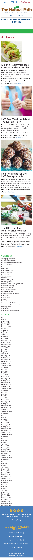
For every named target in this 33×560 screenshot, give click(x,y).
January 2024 (5, 342)
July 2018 (4, 461)
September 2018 (6, 457)
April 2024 (4, 338)
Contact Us (25, 2)
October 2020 (5, 409)
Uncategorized (19, 237)
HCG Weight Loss (19, 74)
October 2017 (5, 479)
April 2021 (4, 398)
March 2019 (5, 446)
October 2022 (5, 363)
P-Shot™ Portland (16, 547)
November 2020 (6, 407)
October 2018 (5, 455)
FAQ (12, 2)
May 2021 (4, 396)
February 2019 (5, 448)
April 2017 (4, 490)
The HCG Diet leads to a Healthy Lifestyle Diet (14, 229)
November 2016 (6, 500)
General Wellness (6, 276)
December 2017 (6, 475)
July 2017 (4, 484)
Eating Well (4, 72)
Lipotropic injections (7, 287)
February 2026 (5, 323)
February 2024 (5, 340)
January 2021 (5, 404)
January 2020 (5, 427)
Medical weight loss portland (10, 293)
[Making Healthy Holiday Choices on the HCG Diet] (11, 61)
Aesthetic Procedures (15, 536)
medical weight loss (7, 291)
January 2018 (5, 473)
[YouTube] (22, 510)
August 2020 (5, 413)
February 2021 (5, 402)
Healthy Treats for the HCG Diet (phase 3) (14, 175)
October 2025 (5, 329)
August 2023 (5, 348)
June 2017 (4, 486)
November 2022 (6, 361)
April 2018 (4, 467)
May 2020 (4, 419)
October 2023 (5, 346)
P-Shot (3, 299)
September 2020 (6, 411)
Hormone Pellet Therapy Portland (12, 284)
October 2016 (5, 502)
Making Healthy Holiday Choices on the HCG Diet (15, 66)
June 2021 (4, 394)
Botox (3, 266)
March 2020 (5, 423)
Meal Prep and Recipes (20, 129)
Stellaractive (20, 556)
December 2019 (6, 429)
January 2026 (5, 325)
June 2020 (4, 417)
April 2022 (4, 375)
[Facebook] (11, 510)
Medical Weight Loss (15, 533)
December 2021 (6, 383)
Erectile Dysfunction (7, 270)
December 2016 (6, 498)
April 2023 (4, 354)
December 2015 (6, 505)
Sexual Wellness (6, 301)
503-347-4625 (16, 15)
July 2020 (4, 415)
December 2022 (6, 359)
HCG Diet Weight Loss (23, 127)
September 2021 (6, 388)
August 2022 (5, 367)
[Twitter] (14, 510)
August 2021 (5, 390)
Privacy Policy (16, 520)
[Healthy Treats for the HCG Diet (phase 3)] (16, 170)
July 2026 (4, 317)
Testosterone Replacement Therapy (12, 305)
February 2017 (5, 494)
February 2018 (5, 471)
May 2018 (4, 465)
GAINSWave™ (23, 543)
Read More (19, 83)
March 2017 (5, 492)
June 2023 (4, 350)
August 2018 (5, 459)
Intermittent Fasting (7, 286)
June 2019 (4, 440)
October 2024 (5, 334)
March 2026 (5, 321)
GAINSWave (5, 274)
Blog (18, 2)
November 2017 (6, 477)
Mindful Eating (6, 131)
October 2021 (5, 386)
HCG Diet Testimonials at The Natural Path (15, 120)
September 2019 (6, 434)
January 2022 (5, 381)
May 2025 (4, 333)
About (6, 2)
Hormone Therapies (15, 540)
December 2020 (6, 406)
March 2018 (5, 469)
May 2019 (4, 442)
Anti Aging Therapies (8, 259)
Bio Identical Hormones (8, 261)
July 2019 (4, 438)
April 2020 (4, 421)
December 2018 (6, 452)
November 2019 (6, 431)
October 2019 (5, 432)
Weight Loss (15, 131)
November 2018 (6, 454)
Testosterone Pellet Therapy (10, 303)
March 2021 (5, 400)
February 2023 (5, 356)
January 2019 (5, 450)
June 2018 (4, 463)
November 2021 (6, 384)
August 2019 (5, 436)
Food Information (14, 72)
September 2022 (6, 365)
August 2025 (5, 331)
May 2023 (4, 352)
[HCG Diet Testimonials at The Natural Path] (16, 115)
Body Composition (7, 264)
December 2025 (6, 327)
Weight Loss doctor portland (10, 311)
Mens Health (5, 295)
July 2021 (4, 392)
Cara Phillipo (22, 70)
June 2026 (4, 319)
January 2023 (5, 358)
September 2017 (6, 480)
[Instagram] (18, 510)
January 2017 (5, 496)
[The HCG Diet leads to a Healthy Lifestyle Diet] (16, 224)
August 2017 (5, 482)
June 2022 (4, 371)
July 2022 (4, 369)
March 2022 (5, 377)
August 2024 (5, 336)
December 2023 (6, 344)
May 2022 (4, 373)
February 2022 (5, 379)
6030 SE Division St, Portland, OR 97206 (16, 20)
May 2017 (4, 488)
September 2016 (6, 504)
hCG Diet (10, 74)
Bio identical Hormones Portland (11, 263)
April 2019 (4, 444)
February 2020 (5, 425)
